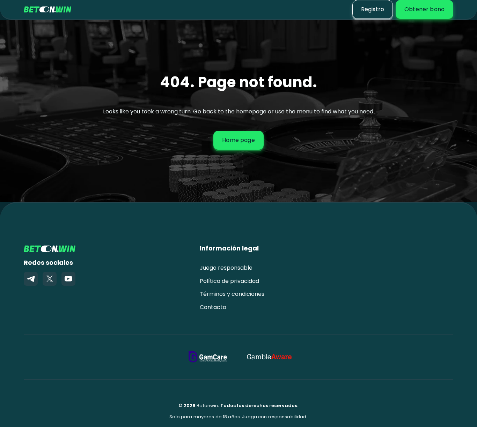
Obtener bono (424, 9)
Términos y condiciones (232, 294)
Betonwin (207, 405)
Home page (238, 140)
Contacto (213, 307)
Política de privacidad (229, 281)
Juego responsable (226, 268)
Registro (372, 9)
